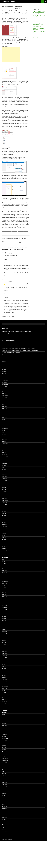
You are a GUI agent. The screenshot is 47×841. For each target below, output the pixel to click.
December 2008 (5, 758)
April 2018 (4, 517)
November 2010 (5, 708)
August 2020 (4, 463)
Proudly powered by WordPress (7, 839)
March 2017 (4, 544)
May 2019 (4, 489)
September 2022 (5, 428)
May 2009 (4, 747)
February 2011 (4, 701)
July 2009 (4, 742)
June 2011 (4, 692)
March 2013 (4, 646)
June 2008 (4, 771)
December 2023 (5, 412)
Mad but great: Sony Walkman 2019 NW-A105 (38, 29)
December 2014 (5, 600)
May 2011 (4, 694)
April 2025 (4, 391)
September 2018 (5, 506)
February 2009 (4, 753)
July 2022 (4, 430)
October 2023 (4, 415)
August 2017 (4, 533)
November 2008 (5, 760)
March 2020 (4, 471)
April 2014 (4, 618)
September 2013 (5, 633)
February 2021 (4, 454)
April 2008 (4, 775)
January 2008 (4, 782)
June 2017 (4, 537)
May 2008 (4, 773)
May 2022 (4, 434)
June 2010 (4, 718)
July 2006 (4, 819)
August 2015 (4, 583)
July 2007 (4, 795)
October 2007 (4, 788)
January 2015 (4, 598)
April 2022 (4, 436)
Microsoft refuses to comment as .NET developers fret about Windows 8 (39, 41)
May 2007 (4, 799)
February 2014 (4, 622)
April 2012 (4, 670)
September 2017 (5, 530)
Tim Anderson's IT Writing (8, 1)
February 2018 (4, 522)
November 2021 (5, 443)
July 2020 (4, 465)
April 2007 (4, 802)
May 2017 (4, 539)
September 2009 (5, 738)
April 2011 (4, 697)
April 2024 (4, 404)
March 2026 (4, 373)
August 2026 (4, 364)
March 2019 (4, 493)
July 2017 (4, 535)
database (8, 231)
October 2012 (4, 657)
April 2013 (4, 644)
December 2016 (5, 550)
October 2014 (4, 605)
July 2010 (4, 716)
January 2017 (4, 548)
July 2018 (4, 511)
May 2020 (4, 469)
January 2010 (4, 729)
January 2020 (4, 474)
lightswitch (14, 231)
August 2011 (4, 688)
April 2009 (4, 749)
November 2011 (5, 681)
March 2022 (4, 439)
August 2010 (4, 714)
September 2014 (5, 607)
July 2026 (4, 367)
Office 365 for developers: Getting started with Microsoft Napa (14, 237)
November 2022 (5, 423)
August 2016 (4, 559)
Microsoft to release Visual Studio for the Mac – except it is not (39, 20)
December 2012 (5, 653)
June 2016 (4, 563)
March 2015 (4, 594)
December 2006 (5, 810)
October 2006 (4, 815)
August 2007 (4, 793)
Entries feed (4, 829)
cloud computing (5, 6)
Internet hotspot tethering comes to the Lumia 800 (11, 242)
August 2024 (4, 399)
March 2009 (4, 751)
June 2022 (4, 432)
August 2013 (4, 635)
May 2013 (4, 642)
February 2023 (4, 421)
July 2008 (4, 769)
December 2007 (5, 784)
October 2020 (4, 461)
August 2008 (4, 767)
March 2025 (4, 393)
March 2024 (4, 406)
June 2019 (4, 487)
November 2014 (5, 603)
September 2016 (5, 557)
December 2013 (5, 627)
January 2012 (4, 677)
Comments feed (5, 831)
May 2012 (4, 668)
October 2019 (4, 480)
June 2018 (4, 513)
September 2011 (5, 686)
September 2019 (5, 482)
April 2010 (4, 723)
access (4, 231)
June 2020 (4, 467)
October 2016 (4, 555)
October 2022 (4, 426)
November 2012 (5, 655)
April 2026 (4, 371)
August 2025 (4, 386)
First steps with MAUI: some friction (9, 335)
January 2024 (4, 410)
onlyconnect (12, 15)
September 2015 (5, 581)
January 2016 (4, 574)
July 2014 (4, 611)
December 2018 (5, 500)
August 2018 (4, 509)
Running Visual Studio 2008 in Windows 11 (10, 338)
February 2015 (4, 596)
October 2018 (4, 504)
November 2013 (5, 629)
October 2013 (4, 631)
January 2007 (4, 808)
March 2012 (4, 673)
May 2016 (4, 565)
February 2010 (4, 727)
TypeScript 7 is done (37, 37)
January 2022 (4, 441)
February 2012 (4, 675)
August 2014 (4, 609)
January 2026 (4, 377)
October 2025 (4, 382)
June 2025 (4, 388)
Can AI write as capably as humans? (8, 340)
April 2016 (4, 568)
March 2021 (4, 452)
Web (21, 6)
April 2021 (4, 450)
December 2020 (5, 456)
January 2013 (4, 651)
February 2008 (4, 780)
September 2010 (5, 712)
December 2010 (5, 705)
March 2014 (4, 620)
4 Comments (19, 15)
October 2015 (4, 579)
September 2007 (5, 791)
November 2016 (5, 552)
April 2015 (4, 592)
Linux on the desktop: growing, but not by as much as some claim (14, 333)
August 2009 (4, 740)
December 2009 (5, 732)
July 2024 (4, 402)
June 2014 (4, 614)
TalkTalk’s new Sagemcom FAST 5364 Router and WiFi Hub (39, 24)
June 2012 (4, 666)
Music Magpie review (37, 26)
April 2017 (4, 541)
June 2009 (4, 745)
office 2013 (26, 231)
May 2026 (4, 369)
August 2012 (4, 662)
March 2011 (4, 699)
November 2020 (5, 458)
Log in (3, 827)
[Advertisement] (11, 54)
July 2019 (4, 485)
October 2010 (4, 710)
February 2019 (4, 496)
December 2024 (5, 395)
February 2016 (4, 572)
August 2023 (4, 417)
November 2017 (5, 528)
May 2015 (4, 589)
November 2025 (5, 380)
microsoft (11, 6)
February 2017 (4, 546)
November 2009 (5, 734)
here (22, 127)
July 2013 (4, 638)
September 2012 (5, 659)
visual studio (17, 6)
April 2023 (4, 419)
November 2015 (5, 576)
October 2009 (4, 736)
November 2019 (5, 478)
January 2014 (4, 624)
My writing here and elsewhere (14, 352)
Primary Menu (45, 1)
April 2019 (4, 491)
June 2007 (4, 797)
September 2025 (5, 384)
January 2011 (4, 703)
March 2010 (4, 725)
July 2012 (4, 664)
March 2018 (4, 520)
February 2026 (4, 375)
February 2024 (4, 408)
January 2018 (4, 524)
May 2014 (4, 616)
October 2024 (4, 397)
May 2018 (4, 515)
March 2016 (4, 570)
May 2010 (4, 721)
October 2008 (4, 762)
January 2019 (4, 498)
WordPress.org (5, 834)
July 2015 (4, 585)
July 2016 (4, 561)
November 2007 (5, 786)
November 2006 (5, 812)
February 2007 (4, 806)
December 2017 (5, 526)
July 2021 (4, 445)
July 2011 (4, 690)
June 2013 (4, 640)
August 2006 (4, 817)
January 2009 (4, 756)
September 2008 (5, 764)
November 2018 (5, 502)
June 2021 (4, 447)
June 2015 (4, 587)
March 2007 (4, 804)
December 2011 (5, 679)
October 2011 (4, 683)
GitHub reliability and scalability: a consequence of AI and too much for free (39, 12)
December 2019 (5, 476)
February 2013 (4, 649)
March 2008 (4, 777)
